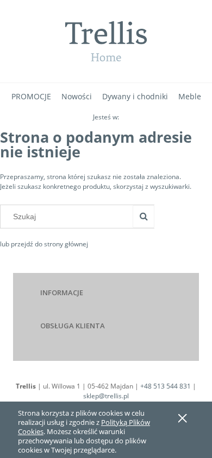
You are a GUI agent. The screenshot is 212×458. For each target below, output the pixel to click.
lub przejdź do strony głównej (44, 244)
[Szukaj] (143, 216)
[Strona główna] (106, 41)
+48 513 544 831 (165, 386)
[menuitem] (31, 96)
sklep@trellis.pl (106, 395)
